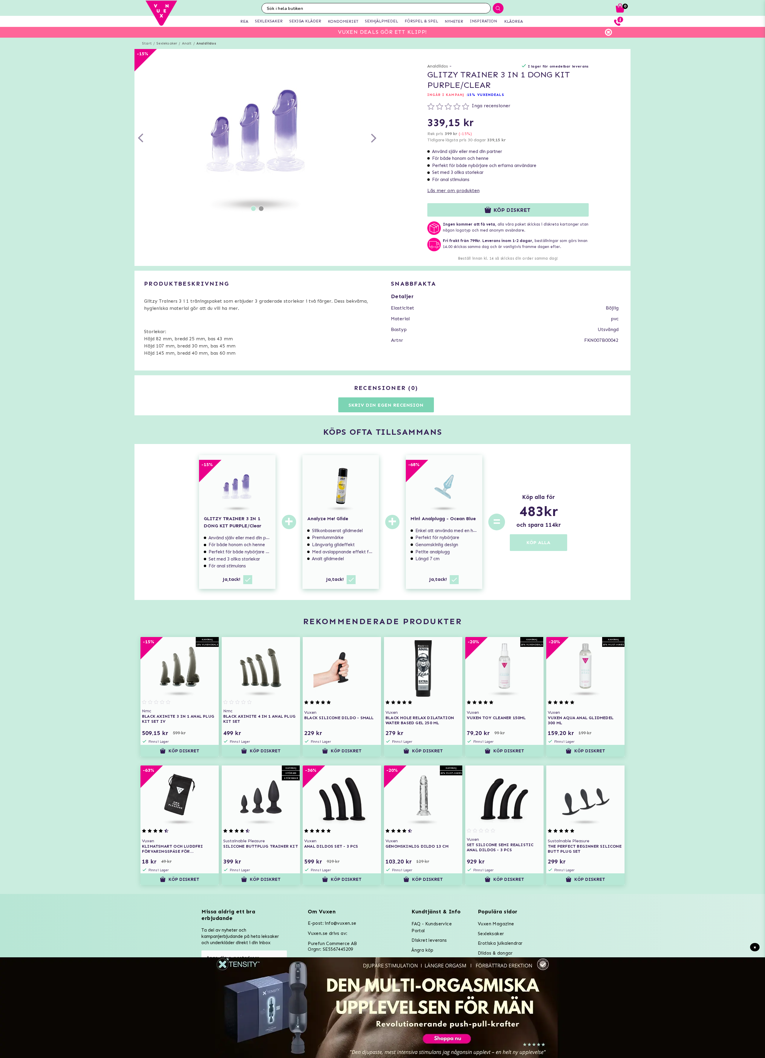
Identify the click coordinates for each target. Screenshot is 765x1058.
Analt (187, 43)
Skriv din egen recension (385, 405)
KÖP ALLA (538, 542)
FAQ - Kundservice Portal (431, 927)
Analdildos (206, 43)
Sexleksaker (166, 43)
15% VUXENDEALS (485, 95)
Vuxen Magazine (496, 924)
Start (147, 43)
